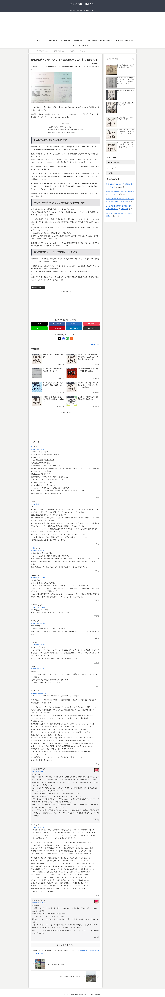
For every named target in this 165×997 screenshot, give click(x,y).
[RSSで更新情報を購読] (71, 338)
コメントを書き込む (65, 945)
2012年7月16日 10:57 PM (38, 577)
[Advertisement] (82, 25)
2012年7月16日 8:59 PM (37, 504)
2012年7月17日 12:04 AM (38, 607)
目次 (63, 123)
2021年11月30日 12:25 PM (38, 693)
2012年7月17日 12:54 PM (38, 623)
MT (32, 447)
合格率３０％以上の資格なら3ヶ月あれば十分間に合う (66, 129)
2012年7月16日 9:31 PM (37, 550)
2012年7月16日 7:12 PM (37, 449)
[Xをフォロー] (59, 338)
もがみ (33, 548)
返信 (97, 497)
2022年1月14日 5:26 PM (37, 827)
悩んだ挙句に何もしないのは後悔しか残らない (63, 132)
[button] (91, 328)
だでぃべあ (124, 201)
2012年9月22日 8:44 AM (37, 669)
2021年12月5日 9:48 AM (39, 771)
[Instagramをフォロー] (63, 338)
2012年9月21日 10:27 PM (38, 644)
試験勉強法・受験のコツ (38, 287)
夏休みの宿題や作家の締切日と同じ (60, 127)
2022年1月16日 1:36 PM (39, 902)
